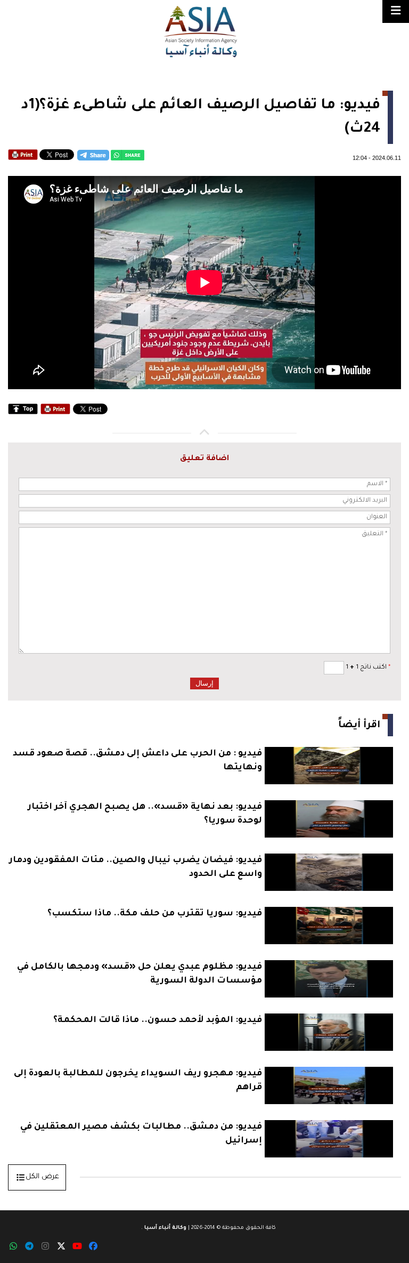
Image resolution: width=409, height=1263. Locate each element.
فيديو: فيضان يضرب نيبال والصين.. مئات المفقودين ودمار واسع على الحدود (135, 867)
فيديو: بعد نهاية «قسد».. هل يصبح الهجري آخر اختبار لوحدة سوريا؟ (145, 814)
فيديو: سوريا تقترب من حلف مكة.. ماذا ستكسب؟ (154, 914)
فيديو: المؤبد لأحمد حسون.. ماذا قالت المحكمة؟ (157, 1020)
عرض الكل (42, 1177)
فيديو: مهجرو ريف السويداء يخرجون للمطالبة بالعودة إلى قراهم (138, 1080)
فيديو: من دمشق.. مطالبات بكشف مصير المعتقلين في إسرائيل (141, 1134)
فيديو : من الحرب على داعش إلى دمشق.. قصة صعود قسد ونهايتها (137, 761)
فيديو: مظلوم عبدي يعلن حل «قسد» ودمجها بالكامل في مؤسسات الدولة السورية (139, 974)
